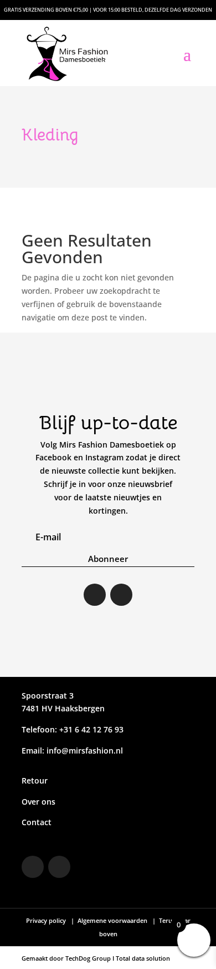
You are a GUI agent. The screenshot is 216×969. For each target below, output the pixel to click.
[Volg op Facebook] (121, 595)
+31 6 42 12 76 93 (90, 729)
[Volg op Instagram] (95, 595)
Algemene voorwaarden (112, 920)
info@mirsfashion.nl (85, 750)
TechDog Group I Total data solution (117, 958)
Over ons (38, 801)
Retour (35, 780)
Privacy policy (47, 920)
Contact (37, 822)
